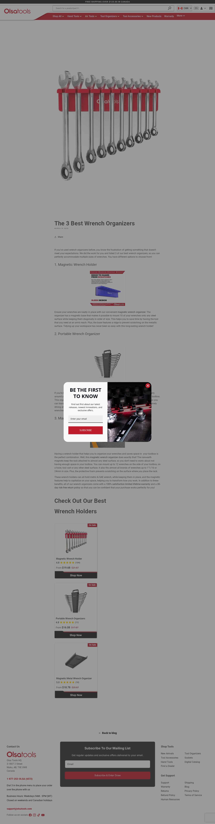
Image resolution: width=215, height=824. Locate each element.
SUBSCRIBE (86, 430)
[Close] (147, 385)
